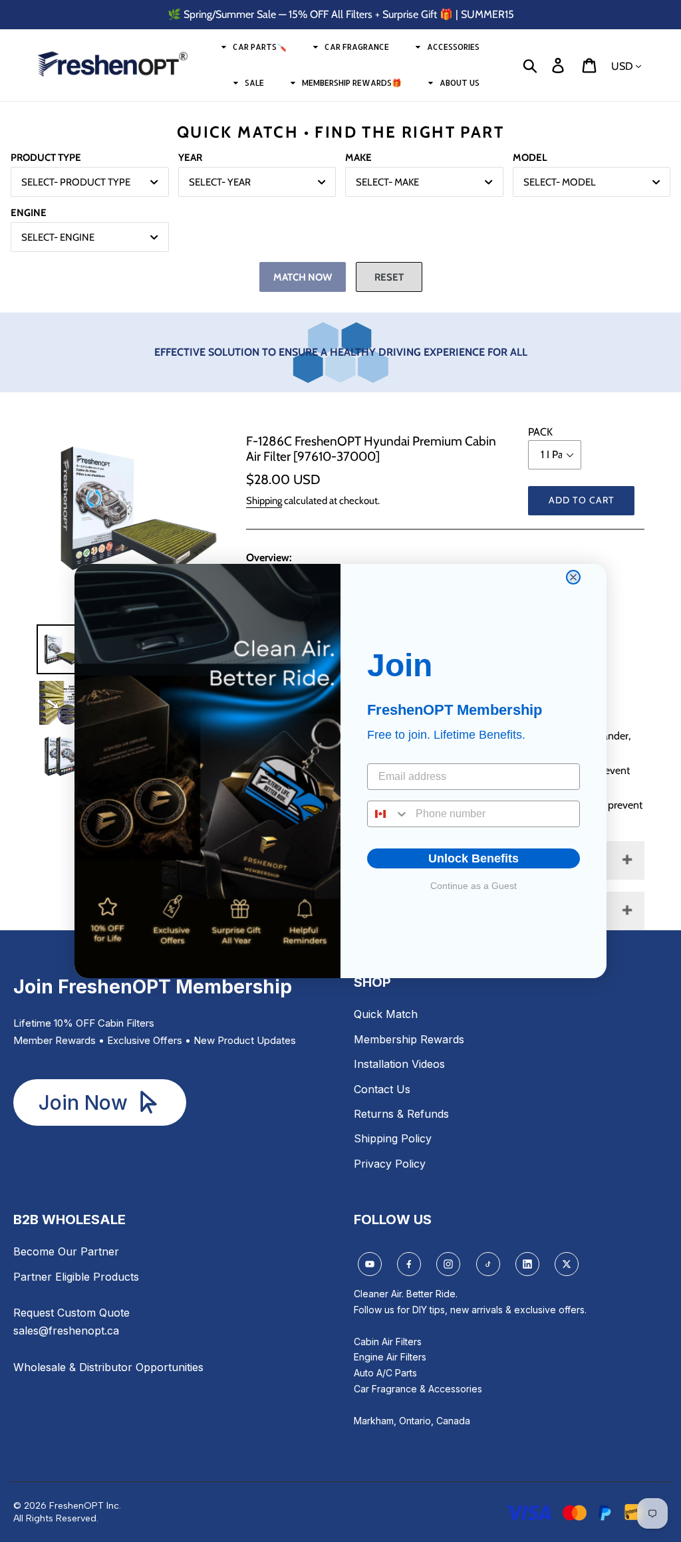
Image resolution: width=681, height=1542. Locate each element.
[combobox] (388, 814)
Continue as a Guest (473, 885)
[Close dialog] (573, 577)
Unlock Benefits (473, 858)
